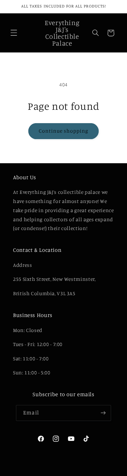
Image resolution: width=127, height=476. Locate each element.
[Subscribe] (102, 413)
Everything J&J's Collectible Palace (52, 471)
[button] (13, 32)
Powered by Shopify (101, 471)
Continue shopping (64, 131)
